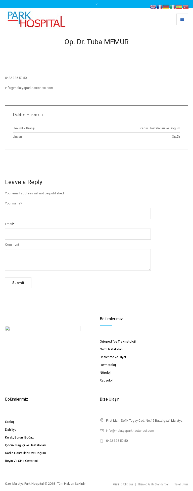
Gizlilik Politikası (123, 484)
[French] (160, 6)
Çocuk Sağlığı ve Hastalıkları (25, 445)
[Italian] (173, 6)
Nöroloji (105, 372)
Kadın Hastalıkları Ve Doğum (25, 453)
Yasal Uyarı (181, 484)
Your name (13, 203)
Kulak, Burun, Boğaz (19, 437)
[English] (153, 6)
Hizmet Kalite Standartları (154, 484)
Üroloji (10, 422)
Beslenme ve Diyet (113, 357)
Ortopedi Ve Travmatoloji (118, 341)
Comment (12, 244)
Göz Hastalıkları (111, 349)
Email (9, 224)
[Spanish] (179, 6)
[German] (166, 6)
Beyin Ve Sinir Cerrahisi (21, 461)
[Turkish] (186, 6)
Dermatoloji (108, 365)
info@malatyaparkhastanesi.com (130, 430)
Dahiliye (10, 429)
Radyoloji (106, 380)
